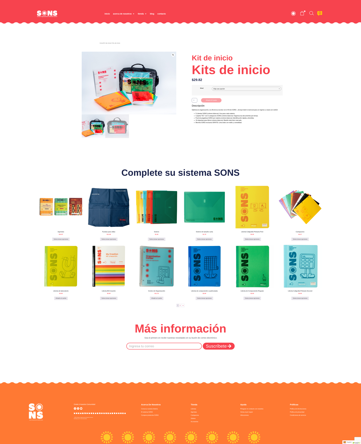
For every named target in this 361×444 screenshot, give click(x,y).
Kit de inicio (107, 43)
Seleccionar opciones (61, 239)
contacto (161, 14)
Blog (152, 14)
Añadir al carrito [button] (61, 298)
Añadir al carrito (211, 100)
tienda (141, 14)
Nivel (202, 88)
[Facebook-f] (75, 408)
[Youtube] (81, 408)
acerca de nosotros (122, 14)
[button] (173, 55)
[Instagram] (78, 408)
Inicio (107, 14)
